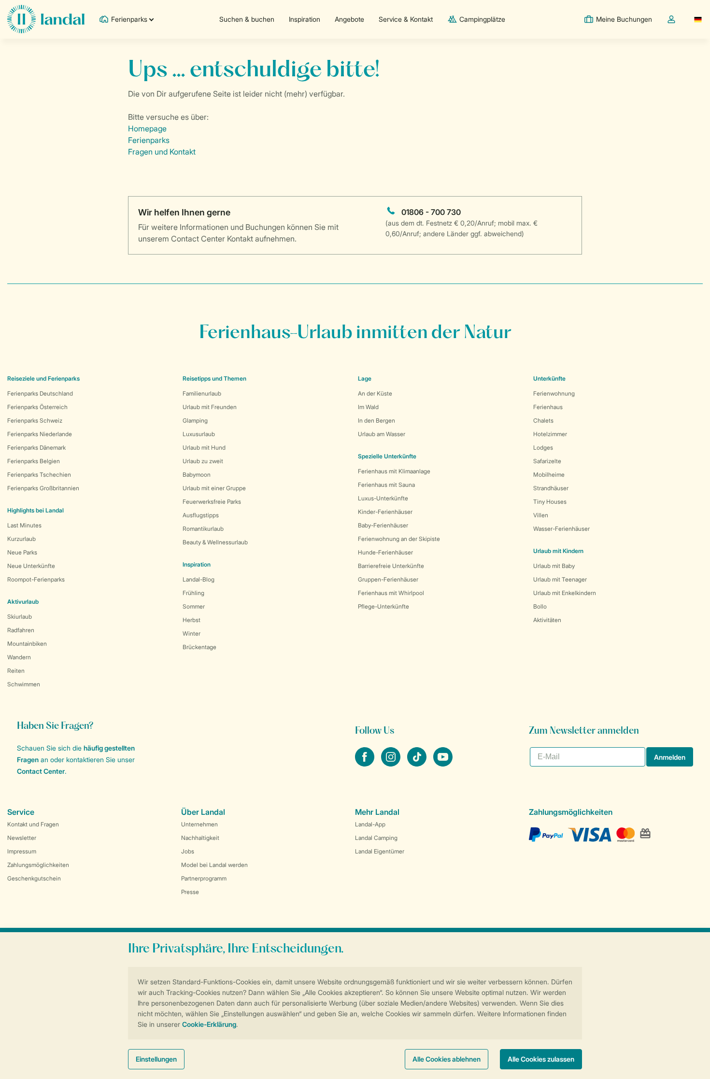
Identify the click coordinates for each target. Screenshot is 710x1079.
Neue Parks (22, 552)
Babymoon (197, 474)
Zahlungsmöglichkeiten (38, 864)
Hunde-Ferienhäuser (385, 552)
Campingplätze (482, 19)
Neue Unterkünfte (31, 565)
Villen (540, 515)
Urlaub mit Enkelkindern (564, 592)
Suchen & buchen (246, 19)
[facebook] (365, 763)
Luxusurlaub (199, 434)
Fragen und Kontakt (162, 151)
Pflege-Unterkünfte (383, 606)
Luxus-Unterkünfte (383, 498)
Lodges (543, 447)
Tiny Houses (550, 501)
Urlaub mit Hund (204, 447)
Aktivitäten (547, 620)
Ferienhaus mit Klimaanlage (394, 471)
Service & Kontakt (406, 19)
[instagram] (391, 763)
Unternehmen (199, 824)
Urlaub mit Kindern (558, 550)
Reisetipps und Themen (214, 378)
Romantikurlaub (203, 528)
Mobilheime (549, 474)
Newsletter (21, 837)
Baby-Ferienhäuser (383, 525)
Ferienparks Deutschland (40, 393)
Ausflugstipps (201, 515)
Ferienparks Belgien (33, 461)
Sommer (194, 606)
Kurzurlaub (21, 538)
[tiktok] (417, 763)
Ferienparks (149, 140)
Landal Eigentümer (379, 851)
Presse (190, 891)
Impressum (21, 851)
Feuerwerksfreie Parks (212, 501)
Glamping (195, 420)
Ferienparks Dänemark (36, 447)
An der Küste (375, 393)
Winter (191, 633)
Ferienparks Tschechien (39, 474)
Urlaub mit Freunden (210, 407)
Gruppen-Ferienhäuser (388, 579)
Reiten (16, 670)
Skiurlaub (19, 616)
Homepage (147, 128)
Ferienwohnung (554, 393)
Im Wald (368, 407)
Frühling (193, 592)
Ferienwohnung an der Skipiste (399, 538)
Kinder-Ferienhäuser (385, 511)
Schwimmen (23, 684)
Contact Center (41, 771)
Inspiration (304, 19)
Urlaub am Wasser (381, 434)
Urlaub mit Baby (554, 565)
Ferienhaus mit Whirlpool (391, 592)
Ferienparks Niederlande (39, 434)
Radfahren (20, 630)
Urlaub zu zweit (203, 461)
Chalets (543, 420)
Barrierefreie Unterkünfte (391, 565)
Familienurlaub (202, 393)
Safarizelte (547, 461)
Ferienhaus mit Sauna (386, 484)
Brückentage (199, 647)
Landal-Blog (198, 579)
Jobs (187, 851)
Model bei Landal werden (214, 864)
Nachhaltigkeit (200, 837)
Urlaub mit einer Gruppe (214, 488)
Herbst (191, 620)
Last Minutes (24, 525)
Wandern (19, 657)
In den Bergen (376, 420)
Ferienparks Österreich (37, 407)
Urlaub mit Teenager (560, 579)
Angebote (349, 19)
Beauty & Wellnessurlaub (215, 542)
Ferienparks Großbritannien (43, 488)
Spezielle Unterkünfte (387, 456)
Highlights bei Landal (35, 510)
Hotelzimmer (550, 434)
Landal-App (370, 824)
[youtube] (443, 763)
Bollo (540, 606)
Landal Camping (376, 837)
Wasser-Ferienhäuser (561, 528)
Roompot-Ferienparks (36, 579)
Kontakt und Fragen (33, 824)
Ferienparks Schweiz (34, 420)
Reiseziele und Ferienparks (43, 378)
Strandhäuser (550, 488)
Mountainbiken (27, 643)
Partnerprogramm (204, 878)
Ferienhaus (548, 407)
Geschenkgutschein (34, 878)
